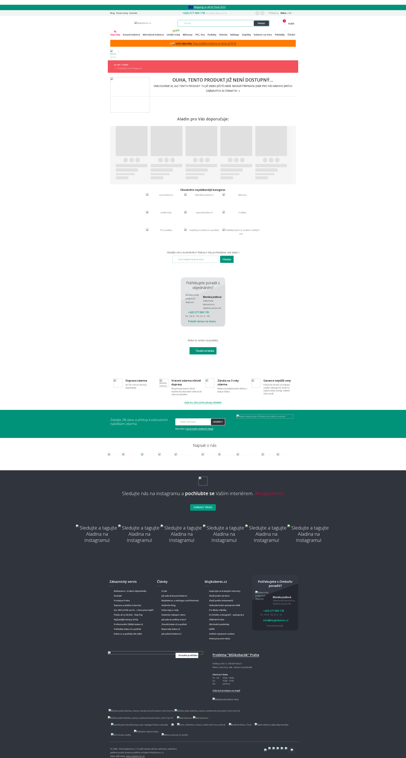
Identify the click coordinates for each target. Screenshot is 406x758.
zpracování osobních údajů (199, 428)
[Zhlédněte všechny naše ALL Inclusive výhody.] (119, 733)
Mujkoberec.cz (157, 752)
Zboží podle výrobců (219, 595)
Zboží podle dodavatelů (221, 600)
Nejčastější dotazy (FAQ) (126, 619)
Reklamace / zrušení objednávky (130, 591)
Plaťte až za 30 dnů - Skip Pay (128, 614)
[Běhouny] (241, 201)
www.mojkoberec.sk (135, 756)
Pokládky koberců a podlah (127, 629)
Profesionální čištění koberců (128, 624)
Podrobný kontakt (274, 625)
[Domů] (113, 52)
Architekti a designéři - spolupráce (226, 614)
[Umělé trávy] (165, 219)
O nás (164, 591)
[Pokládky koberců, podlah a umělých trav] (241, 237)
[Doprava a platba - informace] (203, 713)
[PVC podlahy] (165, 237)
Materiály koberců (170, 629)
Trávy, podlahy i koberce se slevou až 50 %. (206, 43)
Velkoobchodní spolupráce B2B (224, 605)
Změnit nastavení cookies (222, 633)
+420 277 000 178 (193, 13)
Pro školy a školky (217, 610)
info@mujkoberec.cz (275, 620)
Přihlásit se (273, 13)
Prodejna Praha (122, 600)
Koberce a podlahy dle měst (128, 633)
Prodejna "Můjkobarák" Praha (236, 655)
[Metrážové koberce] (203, 201)
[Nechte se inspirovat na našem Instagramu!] (203, 479)
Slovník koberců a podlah (174, 624)
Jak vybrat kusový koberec (174, 595)
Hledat (261, 23)
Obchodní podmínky (219, 624)
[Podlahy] (241, 219)
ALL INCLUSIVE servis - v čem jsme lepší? (134, 610)
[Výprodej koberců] (203, 219)
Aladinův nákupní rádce (173, 614)
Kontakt (133, 13)
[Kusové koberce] (165, 201)
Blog (112, 13)
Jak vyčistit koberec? (171, 633)
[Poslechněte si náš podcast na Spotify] (174, 733)
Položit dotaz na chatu (201, 321)
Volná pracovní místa (219, 638)
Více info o (194, 428)
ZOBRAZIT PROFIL (203, 507)
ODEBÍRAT (218, 421)
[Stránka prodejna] (155, 675)
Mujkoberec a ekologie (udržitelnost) (180, 600)
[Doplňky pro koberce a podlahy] (203, 237)
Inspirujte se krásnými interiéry (224, 591)
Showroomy (122, 13)
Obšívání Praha (216, 619)
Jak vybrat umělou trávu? (173, 619)
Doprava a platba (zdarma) (127, 605)
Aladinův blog (168, 605)
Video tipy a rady (170, 610)
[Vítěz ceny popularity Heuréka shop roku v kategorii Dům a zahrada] (142, 22)
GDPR (212, 629)
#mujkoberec (269, 493)
